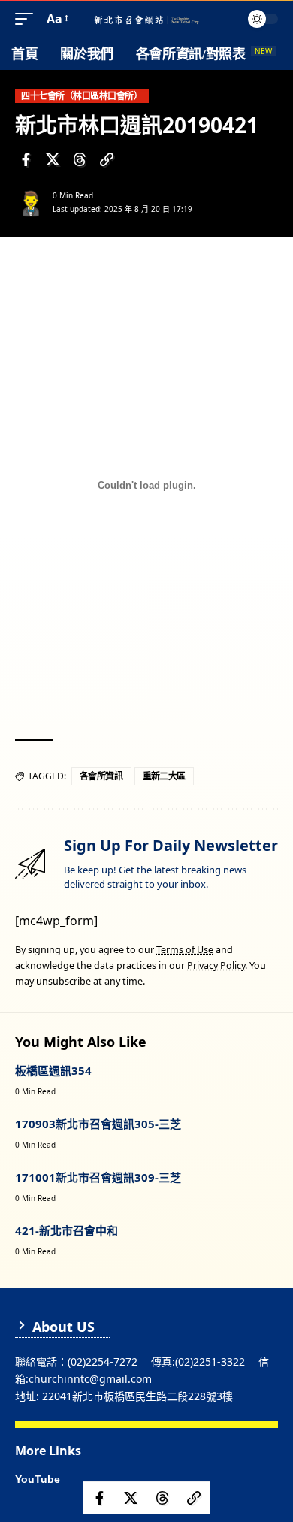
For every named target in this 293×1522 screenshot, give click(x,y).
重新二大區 (164, 776)
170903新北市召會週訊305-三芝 (98, 1123)
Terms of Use (184, 949)
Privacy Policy (216, 965)
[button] (28, 19)
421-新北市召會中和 (66, 1230)
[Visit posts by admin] (31, 202)
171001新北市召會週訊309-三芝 (98, 1177)
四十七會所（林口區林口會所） (81, 95)
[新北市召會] (146, 19)
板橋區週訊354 (53, 1070)
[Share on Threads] (79, 159)
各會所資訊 (101, 776)
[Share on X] (52, 159)
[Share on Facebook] (25, 159)
